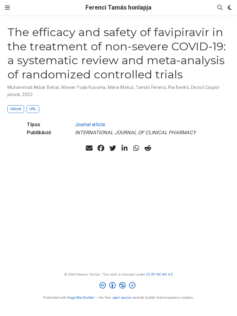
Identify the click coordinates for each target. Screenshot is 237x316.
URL (32, 108)
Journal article (90, 124)
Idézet (15, 108)
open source (122, 298)
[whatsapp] (136, 148)
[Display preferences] (230, 7)
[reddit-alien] (147, 148)
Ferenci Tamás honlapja (118, 7)
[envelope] (89, 148)
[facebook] (101, 148)
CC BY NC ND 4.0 (159, 274)
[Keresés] (220, 7)
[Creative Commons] (118, 286)
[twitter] (112, 148)
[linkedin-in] (124, 148)
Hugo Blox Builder (80, 298)
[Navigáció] (7, 8)
